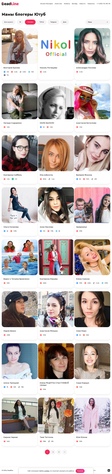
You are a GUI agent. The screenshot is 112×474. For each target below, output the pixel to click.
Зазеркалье (81, 227)
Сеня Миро (81, 331)
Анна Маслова (46, 227)
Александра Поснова (86, 68)
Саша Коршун (82, 383)
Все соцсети (8, 22)
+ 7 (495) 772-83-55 (103, 3)
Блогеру (74, 3)
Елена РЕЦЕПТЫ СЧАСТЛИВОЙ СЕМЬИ (54, 384)
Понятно (80, 471)
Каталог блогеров (46, 3)
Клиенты (67, 3)
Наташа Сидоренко (13, 123)
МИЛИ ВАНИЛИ (47, 123)
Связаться (91, 3)
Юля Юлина (81, 437)
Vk (20, 22)
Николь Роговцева (48, 68)
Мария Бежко (10, 331)
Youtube (30, 22)
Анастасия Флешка (49, 331)
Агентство (58, 3)
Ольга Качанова (11, 227)
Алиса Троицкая (11, 383)
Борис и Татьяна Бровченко (16, 279)
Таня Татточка (46, 437)
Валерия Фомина (84, 175)
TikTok (41, 22)
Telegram (53, 22)
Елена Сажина (83, 279)
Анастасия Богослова (86, 123)
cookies (46, 471)
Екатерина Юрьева (49, 279)
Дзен (64, 22)
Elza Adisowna (46, 175)
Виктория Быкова (12, 68)
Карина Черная (11, 437)
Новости (82, 3)
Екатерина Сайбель (13, 175)
